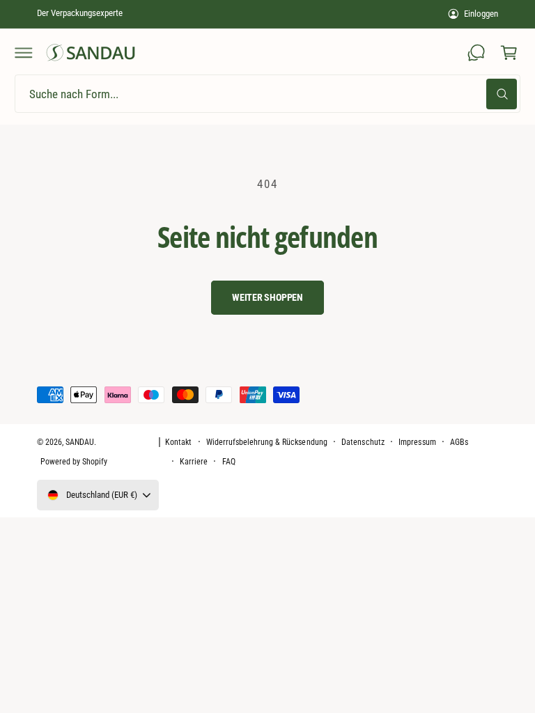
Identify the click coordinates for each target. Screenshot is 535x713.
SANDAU (79, 442)
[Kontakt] (476, 53)
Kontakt (178, 442)
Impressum (416, 442)
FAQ (228, 462)
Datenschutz (362, 442)
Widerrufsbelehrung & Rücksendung (266, 442)
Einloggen (481, 13)
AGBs (459, 442)
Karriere (194, 462)
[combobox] (267, 94)
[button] (24, 53)
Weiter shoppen (267, 297)
